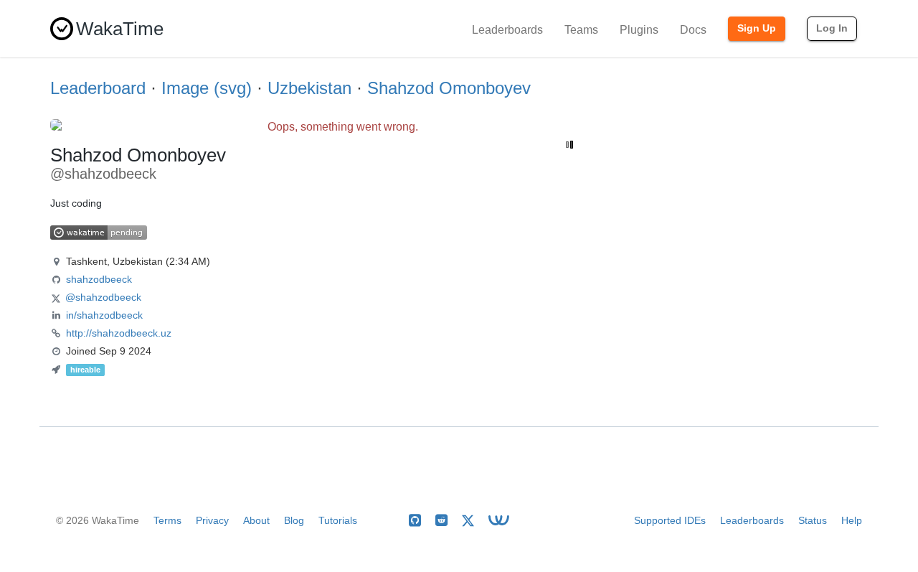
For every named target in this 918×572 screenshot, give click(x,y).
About (256, 520)
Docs (693, 30)
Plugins (639, 30)
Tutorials (337, 520)
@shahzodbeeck (103, 297)
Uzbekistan (309, 88)
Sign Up (756, 28)
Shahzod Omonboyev (449, 88)
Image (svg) (206, 88)
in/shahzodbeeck (104, 315)
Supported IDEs (670, 520)
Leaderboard (98, 88)
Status (812, 520)
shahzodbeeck (99, 279)
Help (851, 520)
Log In (832, 28)
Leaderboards (507, 30)
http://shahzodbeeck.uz (118, 333)
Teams (581, 30)
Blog (294, 520)
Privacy (212, 520)
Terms (167, 520)
